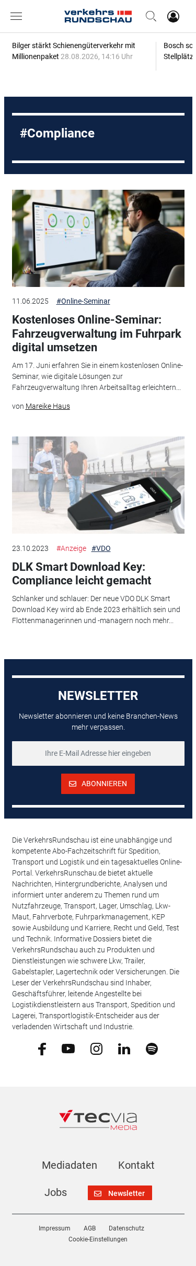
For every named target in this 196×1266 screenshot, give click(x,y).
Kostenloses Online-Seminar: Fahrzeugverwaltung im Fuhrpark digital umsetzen (96, 333)
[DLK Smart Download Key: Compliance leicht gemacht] (98, 485)
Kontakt (136, 1165)
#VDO (101, 548)
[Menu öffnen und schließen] (18, 16)
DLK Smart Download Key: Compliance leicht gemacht (81, 573)
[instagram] (96, 1048)
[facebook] (42, 1048)
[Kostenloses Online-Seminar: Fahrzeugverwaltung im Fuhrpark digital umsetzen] (98, 238)
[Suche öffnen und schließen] (148, 16)
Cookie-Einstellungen (98, 1239)
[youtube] (68, 1048)
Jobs (55, 1192)
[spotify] (152, 1048)
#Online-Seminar (83, 301)
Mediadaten (69, 1165)
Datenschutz (126, 1228)
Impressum (55, 1228)
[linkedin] (124, 1048)
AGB (90, 1228)
